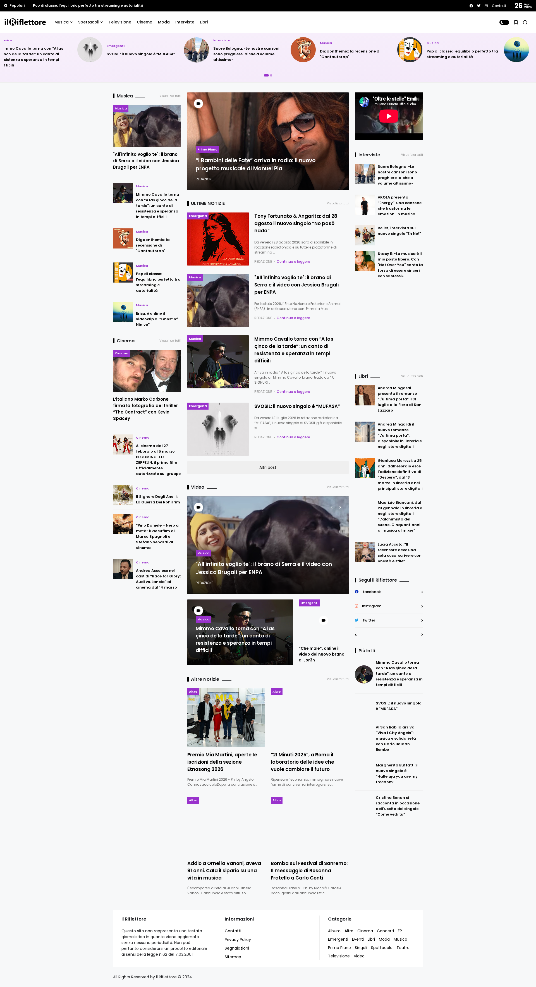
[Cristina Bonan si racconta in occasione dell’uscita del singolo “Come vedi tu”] (364, 807)
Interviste (184, 22)
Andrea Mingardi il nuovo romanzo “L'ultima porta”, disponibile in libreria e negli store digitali (400, 435)
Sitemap (233, 957)
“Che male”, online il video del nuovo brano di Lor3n (321, 654)
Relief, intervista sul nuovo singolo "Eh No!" (399, 230)
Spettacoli (88, 22)
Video (359, 956)
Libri (204, 22)
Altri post (267, 467)
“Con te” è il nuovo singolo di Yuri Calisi (67, 5)
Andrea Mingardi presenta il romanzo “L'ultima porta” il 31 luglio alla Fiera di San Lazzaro (400, 399)
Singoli (361, 947)
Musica (61, 22)
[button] (504, 22)
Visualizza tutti (170, 96)
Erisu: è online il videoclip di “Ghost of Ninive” (157, 319)
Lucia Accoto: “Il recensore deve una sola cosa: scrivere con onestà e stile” (400, 553)
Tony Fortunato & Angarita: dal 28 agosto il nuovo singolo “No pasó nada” (295, 223)
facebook (372, 591)
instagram (371, 606)
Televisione (120, 22)
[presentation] (332, 507)
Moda (164, 22)
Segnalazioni (237, 948)
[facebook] (471, 5)
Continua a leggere (293, 261)
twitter (369, 620)
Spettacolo (382, 947)
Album (334, 931)
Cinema (144, 22)
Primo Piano (207, 149)
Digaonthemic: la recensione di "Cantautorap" (153, 245)
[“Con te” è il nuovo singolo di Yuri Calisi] (29, 5)
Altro (193, 691)
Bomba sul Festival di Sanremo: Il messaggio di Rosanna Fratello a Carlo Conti (309, 870)
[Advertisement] (390, 326)
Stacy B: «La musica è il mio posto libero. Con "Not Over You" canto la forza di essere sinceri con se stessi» (400, 265)
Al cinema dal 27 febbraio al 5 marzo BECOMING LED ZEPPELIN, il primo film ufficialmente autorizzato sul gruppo (158, 459)
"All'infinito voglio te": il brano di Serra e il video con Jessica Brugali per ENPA (146, 160)
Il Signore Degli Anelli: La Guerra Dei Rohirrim (158, 499)
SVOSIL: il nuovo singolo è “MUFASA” (68, 54)
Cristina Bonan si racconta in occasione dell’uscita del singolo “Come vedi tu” (398, 806)
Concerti (385, 931)
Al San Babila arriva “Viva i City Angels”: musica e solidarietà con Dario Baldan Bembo (396, 738)
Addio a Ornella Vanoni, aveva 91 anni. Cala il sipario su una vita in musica (224, 870)
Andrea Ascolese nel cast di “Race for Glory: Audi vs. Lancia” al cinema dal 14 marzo (158, 579)
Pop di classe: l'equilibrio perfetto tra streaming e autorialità (389, 54)
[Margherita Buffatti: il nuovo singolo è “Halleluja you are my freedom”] (364, 774)
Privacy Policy (238, 939)
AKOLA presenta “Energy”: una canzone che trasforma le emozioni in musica (400, 206)
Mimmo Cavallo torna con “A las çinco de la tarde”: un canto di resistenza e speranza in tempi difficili (157, 205)
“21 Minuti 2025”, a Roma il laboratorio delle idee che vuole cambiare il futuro (302, 762)
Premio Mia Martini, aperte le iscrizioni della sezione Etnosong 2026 (222, 762)
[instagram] (486, 5)
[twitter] (478, 5)
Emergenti (42, 46)
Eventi (358, 939)
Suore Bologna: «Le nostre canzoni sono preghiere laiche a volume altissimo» (173, 54)
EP (400, 931)
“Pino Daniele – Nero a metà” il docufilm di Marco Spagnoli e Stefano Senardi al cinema (157, 536)
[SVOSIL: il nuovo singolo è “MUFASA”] (364, 707)
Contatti (499, 5)
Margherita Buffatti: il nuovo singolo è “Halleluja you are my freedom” (397, 774)
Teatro (403, 947)
